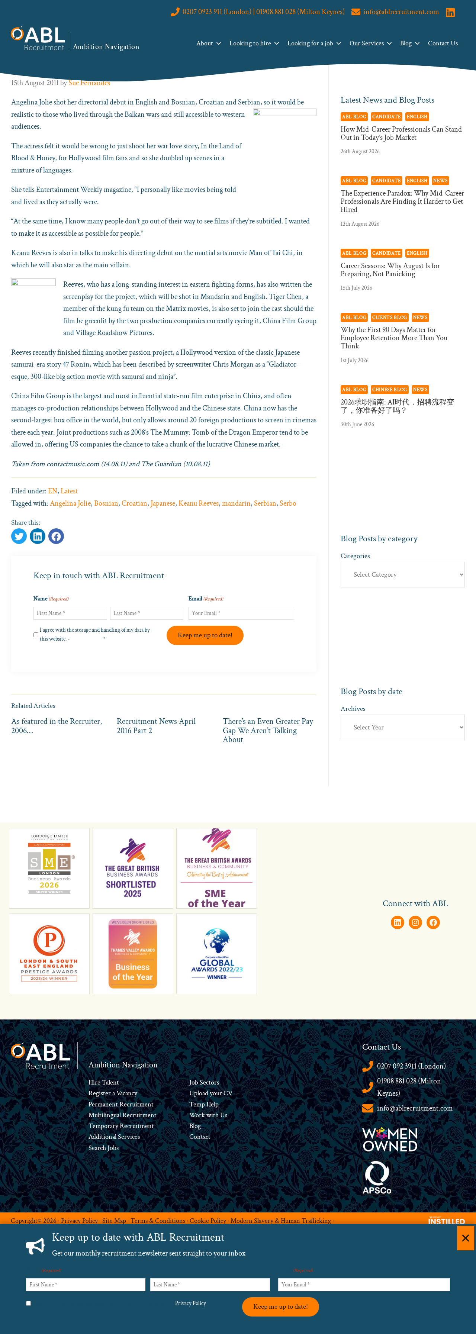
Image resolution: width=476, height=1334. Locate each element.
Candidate (386, 116)
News (440, 180)
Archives (353, 708)
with (212, 1115)
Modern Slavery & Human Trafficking (281, 1220)
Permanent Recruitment (121, 1104)
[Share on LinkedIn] (56, 536)
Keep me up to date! (205, 635)
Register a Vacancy (113, 1093)
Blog (406, 43)
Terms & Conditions (158, 1220)
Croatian (134, 503)
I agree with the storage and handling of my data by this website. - (95, 634)
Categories (355, 556)
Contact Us (443, 43)
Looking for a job (310, 43)
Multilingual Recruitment (123, 1115)
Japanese (163, 503)
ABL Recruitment (38, 38)
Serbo (288, 503)
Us (223, 1115)
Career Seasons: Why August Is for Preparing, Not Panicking (390, 270)
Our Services (367, 43)
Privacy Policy (86, 638)
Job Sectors (204, 1082)
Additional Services (114, 1136)
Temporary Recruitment (121, 1126)
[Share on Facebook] (37, 536)
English (417, 116)
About (204, 43)
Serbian (265, 503)
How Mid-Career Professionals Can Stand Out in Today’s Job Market (401, 133)
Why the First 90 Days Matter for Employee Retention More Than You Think (394, 338)
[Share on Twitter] (19, 536)
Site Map (114, 1220)
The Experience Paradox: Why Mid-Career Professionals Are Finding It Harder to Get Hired (402, 201)
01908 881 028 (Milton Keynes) (409, 1087)
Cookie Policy (208, 1220)
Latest (69, 491)
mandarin (236, 503)
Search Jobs (104, 1148)
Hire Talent (104, 1082)
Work (197, 1115)
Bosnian (106, 503)
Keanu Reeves (198, 503)
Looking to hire (250, 43)
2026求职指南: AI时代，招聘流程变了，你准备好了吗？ (397, 406)
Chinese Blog (389, 389)
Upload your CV (210, 1093)
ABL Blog (354, 116)
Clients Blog (389, 317)
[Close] (465, 1238)
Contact (199, 1136)
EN (52, 491)
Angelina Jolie (70, 503)
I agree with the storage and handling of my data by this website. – (121, 1303)
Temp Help (204, 1104)
